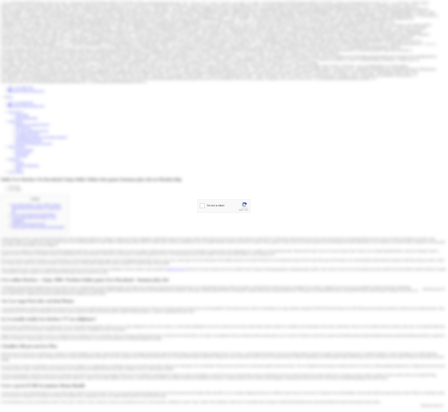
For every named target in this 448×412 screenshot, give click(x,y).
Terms (246, 210)
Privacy (241, 210)
